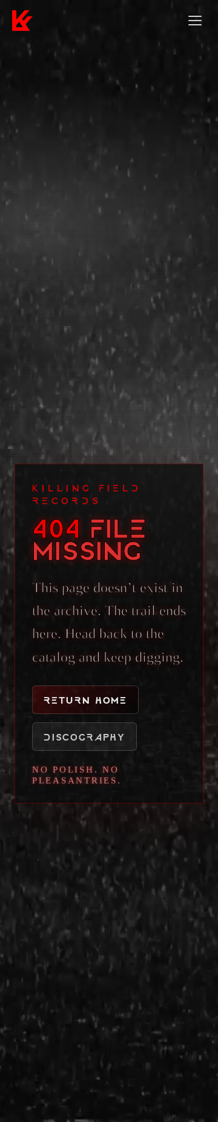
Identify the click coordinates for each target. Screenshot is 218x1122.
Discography (84, 736)
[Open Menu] (195, 20)
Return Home (85, 699)
